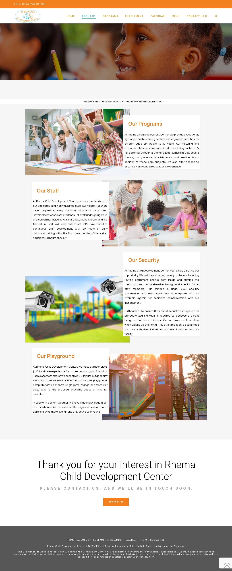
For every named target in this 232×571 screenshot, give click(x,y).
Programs (98, 540)
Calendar (131, 540)
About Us (83, 540)
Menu (143, 540)
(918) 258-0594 (37, 4)
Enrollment (115, 540)
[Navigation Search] (214, 12)
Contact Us (157, 540)
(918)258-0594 (146, 557)
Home (71, 540)
